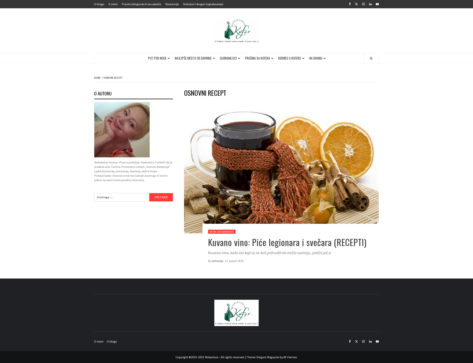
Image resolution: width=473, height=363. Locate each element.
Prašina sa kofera (257, 58)
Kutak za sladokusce (222, 231)
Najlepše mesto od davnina (193, 58)
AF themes (290, 357)
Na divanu (315, 58)
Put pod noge (157, 58)
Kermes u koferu (289, 58)
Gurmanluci (228, 58)
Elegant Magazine (267, 357)
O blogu (99, 4)
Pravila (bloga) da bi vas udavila (141, 4)
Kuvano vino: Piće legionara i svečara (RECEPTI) (287, 242)
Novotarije (172, 4)
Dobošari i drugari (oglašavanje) (203, 4)
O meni (113, 4)
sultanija (217, 261)
